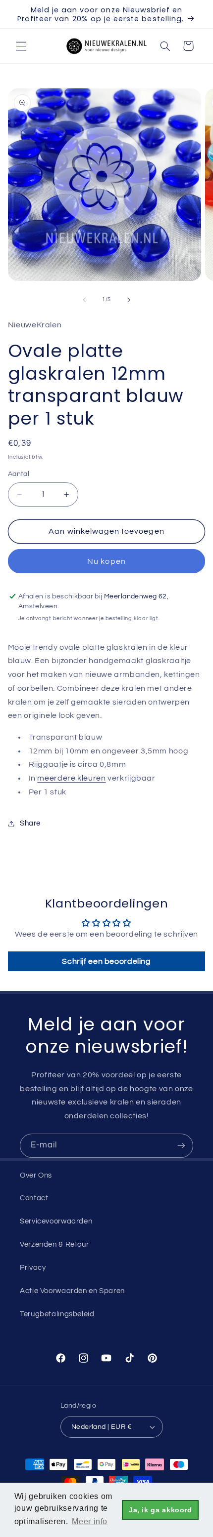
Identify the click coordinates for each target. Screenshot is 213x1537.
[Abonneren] (181, 1146)
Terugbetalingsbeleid (57, 1314)
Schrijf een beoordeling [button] (106, 961)
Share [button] (30, 823)
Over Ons (36, 1175)
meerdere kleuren (71, 778)
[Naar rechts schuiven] (129, 300)
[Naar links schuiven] (84, 300)
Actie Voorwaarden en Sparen (72, 1291)
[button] (20, 46)
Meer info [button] (89, 1521)
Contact (34, 1198)
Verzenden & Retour (54, 1244)
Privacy (33, 1267)
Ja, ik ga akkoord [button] (160, 1510)
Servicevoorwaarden (56, 1221)
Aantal (19, 474)
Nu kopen (106, 561)
